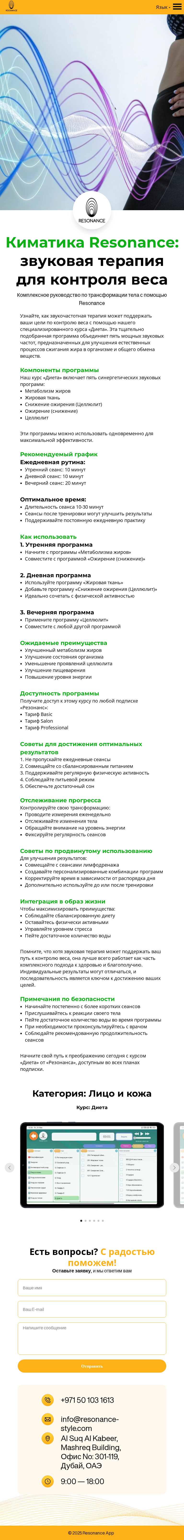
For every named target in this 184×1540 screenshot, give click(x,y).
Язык (161, 7)
